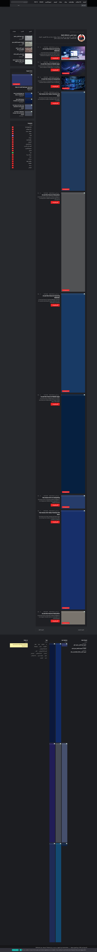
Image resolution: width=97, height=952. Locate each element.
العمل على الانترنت (27, 146)
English (41, 2)
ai (46, 644)
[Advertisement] (48, 18)
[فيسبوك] (74, 40)
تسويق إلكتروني (48, 2)
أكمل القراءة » (55, 58)
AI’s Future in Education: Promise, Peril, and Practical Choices (18, 113)
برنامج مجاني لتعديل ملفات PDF (18, 54)
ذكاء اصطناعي (78, 2)
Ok (20, 949)
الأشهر (30, 31)
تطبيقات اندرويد (40, 655)
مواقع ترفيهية (28, 161)
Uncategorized (28, 127)
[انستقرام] (69, 40)
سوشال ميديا (28, 154)
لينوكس (30, 167)
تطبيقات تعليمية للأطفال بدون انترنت (18, 43)
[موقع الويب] (75, 40)
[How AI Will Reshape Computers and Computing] (28, 101)
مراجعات (29, 159)
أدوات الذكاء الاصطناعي (43, 651)
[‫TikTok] (67, 40)
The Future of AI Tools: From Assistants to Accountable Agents (18, 106)
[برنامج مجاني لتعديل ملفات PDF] (28, 55)
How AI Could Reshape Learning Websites (23, 88)
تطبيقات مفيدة (28, 131)
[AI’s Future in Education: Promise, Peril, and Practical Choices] (28, 113)
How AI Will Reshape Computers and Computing (18, 100)
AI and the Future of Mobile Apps (50, 64)
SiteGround (38, 947)
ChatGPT (45, 646)
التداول (30, 150)
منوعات (60, 2)
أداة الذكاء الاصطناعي (43, 648)
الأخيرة (22, 31)
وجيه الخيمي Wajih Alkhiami (68, 35)
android (43, 644)
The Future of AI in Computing (51, 497)
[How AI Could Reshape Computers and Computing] (58, 892)
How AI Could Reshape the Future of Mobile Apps (19, 94)
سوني (46, 657)
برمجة (30, 165)
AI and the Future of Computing (51, 79)
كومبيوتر (55, 2)
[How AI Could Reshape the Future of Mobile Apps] (28, 95)
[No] (95, 950)
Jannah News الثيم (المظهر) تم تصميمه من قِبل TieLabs (57, 947)
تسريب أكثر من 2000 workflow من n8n (20, 49)
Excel (41, 646)
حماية (30, 156)
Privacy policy (15, 949)
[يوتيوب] (72, 40)
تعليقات (14, 31)
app (39, 644)
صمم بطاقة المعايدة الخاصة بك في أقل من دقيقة (18, 60)
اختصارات (45, 653)
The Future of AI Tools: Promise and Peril (49, 95)
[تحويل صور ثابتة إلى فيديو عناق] (28, 38)
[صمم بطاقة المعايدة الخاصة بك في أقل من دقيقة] (28, 61)
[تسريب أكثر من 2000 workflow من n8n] (28, 49)
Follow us (26, 640)
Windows (36, 646)
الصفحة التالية (41, 629)
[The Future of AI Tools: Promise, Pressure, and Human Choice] (52, 892)
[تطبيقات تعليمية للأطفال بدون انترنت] (28, 44)
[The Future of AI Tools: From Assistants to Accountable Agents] (28, 106)
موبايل (65, 2)
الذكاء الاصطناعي (39, 653)
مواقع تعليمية (71, 2)
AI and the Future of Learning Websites (51, 50)
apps (35, 644)
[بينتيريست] (71, 40)
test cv (36, 2)
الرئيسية (84, 2)
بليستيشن (32, 653)
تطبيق (46, 655)
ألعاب (30, 135)
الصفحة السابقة (81, 629)
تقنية (30, 152)
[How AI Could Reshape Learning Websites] (64, 644)
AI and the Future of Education (51, 195)
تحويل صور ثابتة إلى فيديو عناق (19, 37)
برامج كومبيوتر (28, 144)
